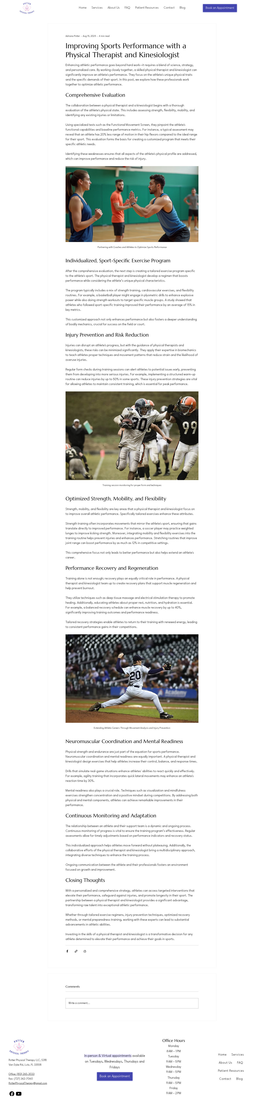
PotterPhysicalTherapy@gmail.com (28, 1083)
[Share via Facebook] (67, 951)
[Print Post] (85, 951)
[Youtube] (18, 1094)
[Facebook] (12, 1094)
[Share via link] (76, 951)
